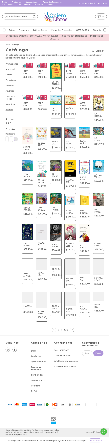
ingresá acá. (53, 432)
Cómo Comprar (24, 5)
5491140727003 (61, 350)
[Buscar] (34, 16)
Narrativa (10, 104)
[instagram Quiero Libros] (8, 350)
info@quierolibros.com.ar (66, 361)
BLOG (50, 5)
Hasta (11, 134)
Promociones (12, 64)
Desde (7, 134)
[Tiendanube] (94, 432)
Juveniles (10, 91)
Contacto (39, 5)
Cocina (9, 74)
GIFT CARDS (7, 5)
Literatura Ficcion (10, 97)
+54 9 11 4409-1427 (63, 355)
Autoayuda (11, 69)
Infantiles (10, 85)
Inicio (4, 2)
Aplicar (16, 139)
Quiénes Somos (31, 2)
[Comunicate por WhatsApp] (103, 431)
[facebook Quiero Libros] (14, 350)
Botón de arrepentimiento (16, 434)
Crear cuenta (101, 3)
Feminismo (11, 80)
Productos (16, 2)
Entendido (95, 440)
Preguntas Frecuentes (52, 2)
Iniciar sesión (87, 3)
